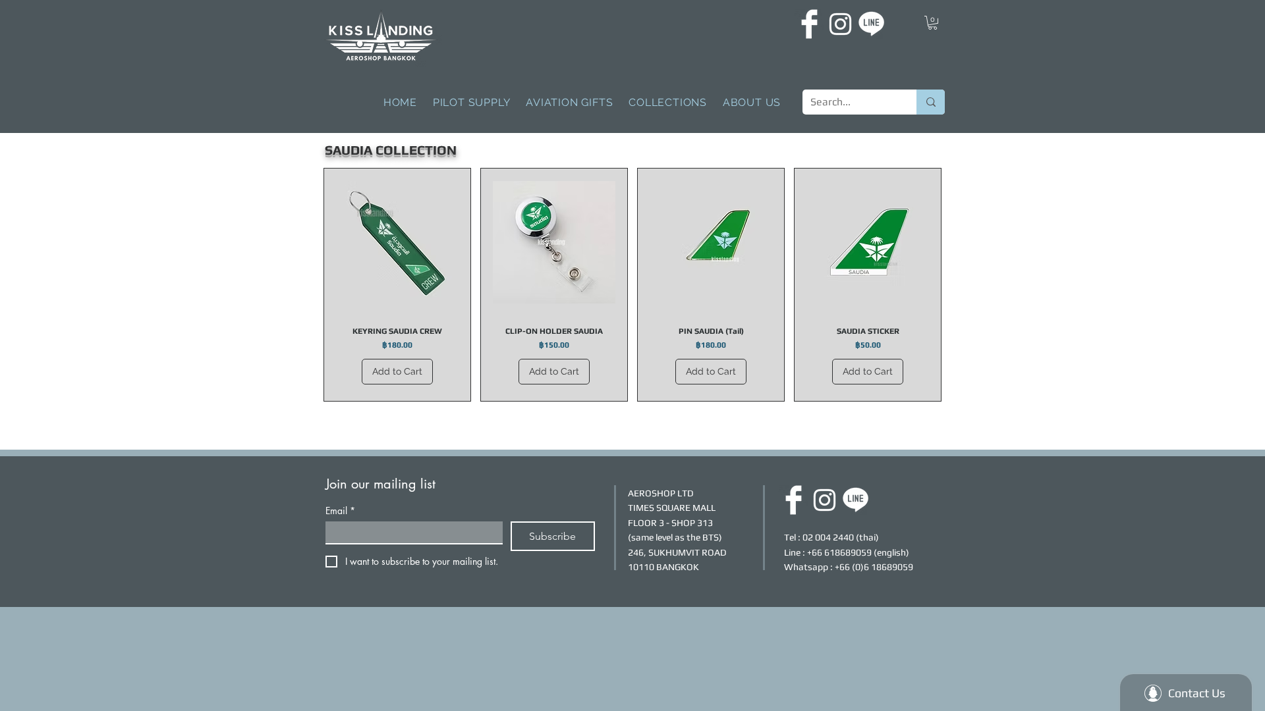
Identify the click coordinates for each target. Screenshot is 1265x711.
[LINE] (871, 24)
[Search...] (930, 102)
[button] (932, 23)
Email (340, 510)
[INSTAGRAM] (840, 24)
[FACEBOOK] (809, 24)
